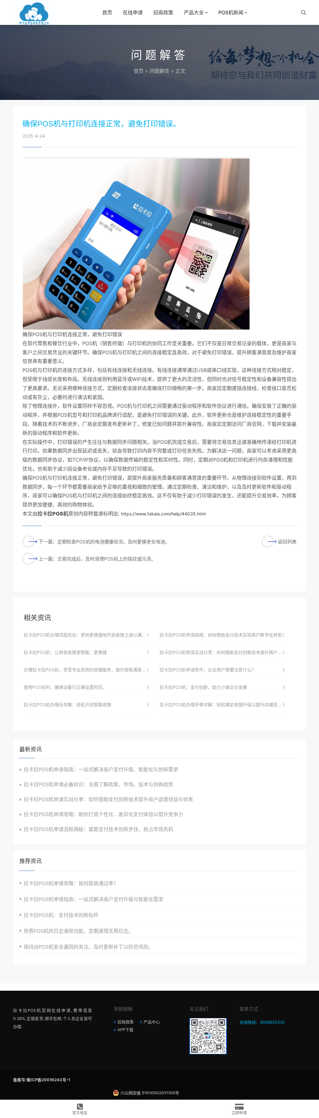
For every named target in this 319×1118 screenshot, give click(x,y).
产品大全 (194, 12)
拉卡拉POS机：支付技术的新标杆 (61, 915)
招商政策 (163, 12)
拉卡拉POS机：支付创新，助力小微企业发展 (203, 687)
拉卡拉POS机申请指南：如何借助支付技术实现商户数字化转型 (221, 634)
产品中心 (152, 1021)
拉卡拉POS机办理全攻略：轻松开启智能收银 (67, 704)
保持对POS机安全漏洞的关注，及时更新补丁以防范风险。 (88, 947)
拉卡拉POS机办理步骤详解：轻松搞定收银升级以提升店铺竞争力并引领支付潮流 (224, 704)
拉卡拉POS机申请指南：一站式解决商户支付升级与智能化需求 (93, 899)
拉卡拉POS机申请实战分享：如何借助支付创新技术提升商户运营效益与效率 (224, 652)
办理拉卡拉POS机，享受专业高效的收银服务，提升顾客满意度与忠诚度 (88, 669)
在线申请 (133, 12)
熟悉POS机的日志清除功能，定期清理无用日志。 (78, 931)
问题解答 (159, 71)
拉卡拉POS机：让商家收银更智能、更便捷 (65, 652)
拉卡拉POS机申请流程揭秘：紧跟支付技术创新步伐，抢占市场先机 (98, 829)
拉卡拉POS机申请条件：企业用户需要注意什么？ (208, 669)
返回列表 (287, 541)
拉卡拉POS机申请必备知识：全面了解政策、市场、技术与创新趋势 (98, 784)
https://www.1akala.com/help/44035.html (163, 513)
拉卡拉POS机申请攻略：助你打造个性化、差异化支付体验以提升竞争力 (103, 814)
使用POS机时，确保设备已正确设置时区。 (65, 687)
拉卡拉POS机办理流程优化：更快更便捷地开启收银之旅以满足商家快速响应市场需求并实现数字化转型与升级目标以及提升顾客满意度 (88, 634)
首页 (107, 12)
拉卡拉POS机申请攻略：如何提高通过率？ (71, 883)
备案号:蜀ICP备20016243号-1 (41, 1079)
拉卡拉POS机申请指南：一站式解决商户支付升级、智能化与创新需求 (101, 769)
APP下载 (125, 1029)
